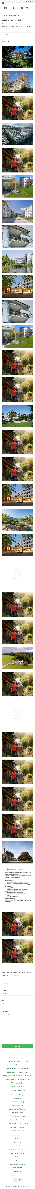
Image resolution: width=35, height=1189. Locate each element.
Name (3, 980)
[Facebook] (15, 1180)
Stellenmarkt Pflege (17, 1153)
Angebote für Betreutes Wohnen (17, 1061)
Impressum (17, 1171)
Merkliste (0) (29, 1)
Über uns (17, 1139)
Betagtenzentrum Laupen (17, 1116)
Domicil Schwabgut (17, 1131)
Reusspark (17, 1098)
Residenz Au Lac (17, 1113)
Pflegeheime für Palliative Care (17, 1072)
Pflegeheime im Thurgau (17, 1090)
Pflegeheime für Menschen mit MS (17, 1079)
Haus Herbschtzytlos (17, 1127)
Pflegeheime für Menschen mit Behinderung (17, 1076)
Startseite (4, 15)
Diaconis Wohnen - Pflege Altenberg (17, 1123)
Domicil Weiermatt (17, 1105)
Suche (17, 1160)
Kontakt (17, 1157)
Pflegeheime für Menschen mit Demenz (17, 1065)
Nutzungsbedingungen (17, 1164)
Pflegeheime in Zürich (17, 1086)
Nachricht (5, 1011)
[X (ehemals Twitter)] (20, 1180)
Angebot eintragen (17, 1146)
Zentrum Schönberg (17, 1102)
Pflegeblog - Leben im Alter (17, 1149)
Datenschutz (17, 1168)
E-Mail (4, 990)
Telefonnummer (6, 1001)
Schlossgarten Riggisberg (17, 1109)
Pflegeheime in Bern (17, 1083)
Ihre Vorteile (17, 1142)
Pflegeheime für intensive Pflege (17, 1068)
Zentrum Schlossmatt (17, 1120)
